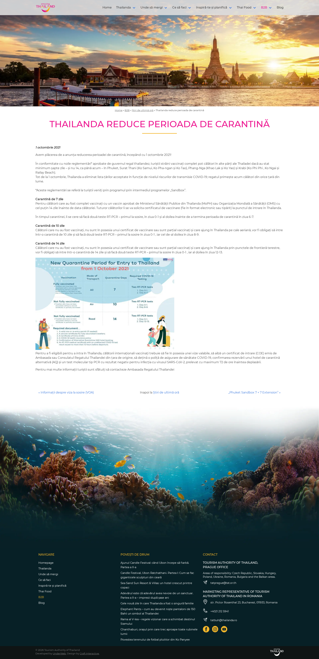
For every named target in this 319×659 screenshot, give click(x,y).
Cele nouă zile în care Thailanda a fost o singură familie (157, 603)
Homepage (46, 562)
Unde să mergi (151, 7)
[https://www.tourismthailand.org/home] (277, 652)
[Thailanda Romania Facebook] (206, 629)
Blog (280, 7)
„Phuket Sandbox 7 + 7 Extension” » (254, 392)
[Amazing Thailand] (45, 7)
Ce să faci (179, 7)
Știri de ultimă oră (142, 110)
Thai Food (244, 7)
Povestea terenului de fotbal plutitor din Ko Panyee (155, 639)
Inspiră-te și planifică (211, 7)
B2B (264, 7)
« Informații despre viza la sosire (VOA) (66, 392)
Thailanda (123, 7)
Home (107, 7)
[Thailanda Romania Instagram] (215, 629)
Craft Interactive (89, 653)
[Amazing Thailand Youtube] (224, 629)
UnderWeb (59, 653)
